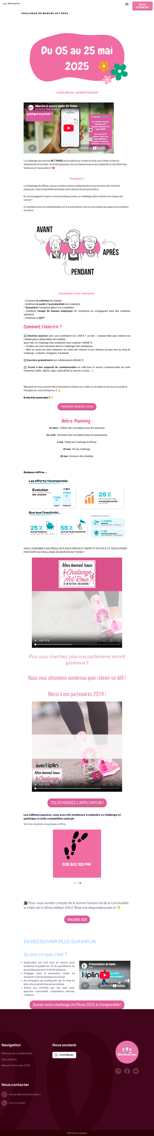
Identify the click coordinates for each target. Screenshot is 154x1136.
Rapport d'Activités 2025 (16, 1065)
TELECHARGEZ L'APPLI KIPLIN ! (77, 803)
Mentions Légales (77, 1132)
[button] (126, 4)
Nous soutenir (9, 1059)
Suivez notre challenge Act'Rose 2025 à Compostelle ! (77, 1005)
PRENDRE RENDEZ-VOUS (77, 406)
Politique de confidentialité (17, 1053)
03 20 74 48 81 (17, 1103)
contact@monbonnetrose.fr (25, 1094)
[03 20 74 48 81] (4, 1103)
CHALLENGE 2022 (77, 919)
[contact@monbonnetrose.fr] (4, 1094)
